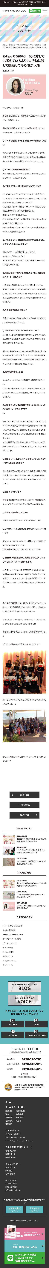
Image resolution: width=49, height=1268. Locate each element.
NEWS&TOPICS (11, 1180)
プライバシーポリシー (13, 1190)
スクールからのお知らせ (12, 925)
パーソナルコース (10, 943)
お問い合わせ (10, 1167)
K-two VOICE (8, 952)
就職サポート (10, 1154)
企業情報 (9, 1120)
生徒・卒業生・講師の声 (24, 1000)
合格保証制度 (10, 1150)
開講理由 (9, 1110)
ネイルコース (8, 956)
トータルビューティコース (13, 934)
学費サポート (10, 1157)
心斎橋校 (19, 1114)
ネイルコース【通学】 (13, 1134)
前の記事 (24, 794)
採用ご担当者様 (11, 1186)
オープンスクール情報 (12, 938)
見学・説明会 (10, 1174)
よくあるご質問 (11, 1183)
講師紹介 (9, 1124)
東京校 (18, 1120)
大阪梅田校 (20, 1110)
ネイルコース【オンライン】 (15, 1137)
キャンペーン (8, 965)
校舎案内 (9, 1117)
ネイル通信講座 (9, 930)
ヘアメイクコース (10, 960)
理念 (7, 1114)
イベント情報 (8, 947)
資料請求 (9, 1170)
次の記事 (24, 815)
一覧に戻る (24, 805)
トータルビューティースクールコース (19, 1140)
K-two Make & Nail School (24, 987)
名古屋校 (19, 1117)
